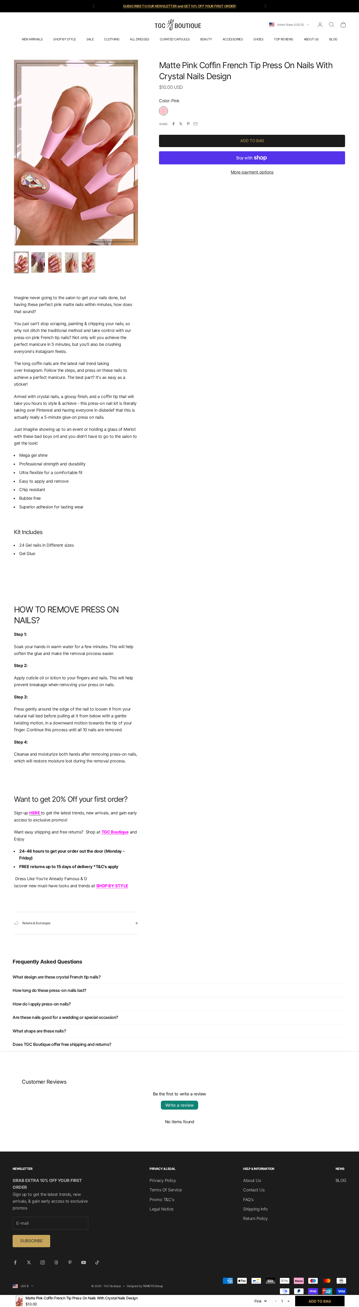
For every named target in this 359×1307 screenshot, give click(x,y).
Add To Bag (252, 140)
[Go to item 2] (38, 262)
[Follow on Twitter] (29, 1262)
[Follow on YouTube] (83, 1262)
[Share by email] (195, 124)
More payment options (252, 171)
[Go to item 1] (21, 262)
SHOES (258, 39)
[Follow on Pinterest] (70, 1262)
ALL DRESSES (139, 39)
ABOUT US (311, 39)
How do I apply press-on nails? (42, 1004)
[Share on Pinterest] (188, 124)
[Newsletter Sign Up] (40, 812)
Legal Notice (161, 1209)
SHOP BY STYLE (64, 39)
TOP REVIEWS (283, 39)
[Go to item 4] (71, 262)
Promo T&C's (162, 1199)
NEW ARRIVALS (32, 39)
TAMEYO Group (153, 1286)
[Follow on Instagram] (42, 1262)
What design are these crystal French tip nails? (57, 977)
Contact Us (253, 1189)
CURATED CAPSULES (175, 39)
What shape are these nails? (39, 1031)
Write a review (179, 1105)
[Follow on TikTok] (97, 1262)
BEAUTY (206, 39)
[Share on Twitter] (181, 124)
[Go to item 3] (55, 262)
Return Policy (255, 1218)
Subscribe (31, 1240)
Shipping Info (255, 1209)
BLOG (333, 39)
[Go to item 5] (88, 262)
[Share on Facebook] (173, 124)
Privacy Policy (163, 1180)
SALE (90, 39)
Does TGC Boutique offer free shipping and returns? (62, 1044)
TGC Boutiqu (113, 832)
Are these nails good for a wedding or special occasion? (65, 1017)
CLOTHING (111, 39)
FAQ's (248, 1199)
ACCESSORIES (233, 39)
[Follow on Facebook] (15, 1262)
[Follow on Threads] (56, 1262)
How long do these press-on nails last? (49, 990)
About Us (252, 1180)
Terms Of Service (166, 1189)
